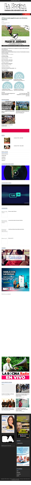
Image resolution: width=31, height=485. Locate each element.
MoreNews (13, 479)
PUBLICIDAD (4, 158)
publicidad (18, 472)
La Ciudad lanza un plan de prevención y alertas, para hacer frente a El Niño (22, 409)
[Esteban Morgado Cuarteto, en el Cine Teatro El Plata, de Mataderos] (8, 402)
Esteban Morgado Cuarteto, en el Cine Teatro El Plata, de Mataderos (8, 409)
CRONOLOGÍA (4, 155)
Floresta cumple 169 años (12, 211)
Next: (23, 94)
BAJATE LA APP (27, 14)
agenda (18, 475)
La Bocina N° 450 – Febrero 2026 (19, 145)
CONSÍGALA (3, 157)
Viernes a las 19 (10, 238)
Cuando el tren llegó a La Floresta (8, 393)
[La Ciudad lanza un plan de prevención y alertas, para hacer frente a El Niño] (22, 402)
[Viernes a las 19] (5, 240)
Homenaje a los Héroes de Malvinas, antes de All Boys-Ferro (22, 112)
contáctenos (19, 474)
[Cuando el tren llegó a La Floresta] (8, 388)
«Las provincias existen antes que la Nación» (15, 220)
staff (17, 470)
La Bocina (3, 21)
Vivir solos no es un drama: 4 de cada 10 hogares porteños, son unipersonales (15, 258)
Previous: (8, 93)
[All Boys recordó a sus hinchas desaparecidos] (8, 119)
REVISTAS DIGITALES (5, 153)
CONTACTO (3, 160)
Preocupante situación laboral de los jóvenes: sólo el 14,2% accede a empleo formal (22, 394)
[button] (2, 14)
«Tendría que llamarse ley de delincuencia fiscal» (16, 229)
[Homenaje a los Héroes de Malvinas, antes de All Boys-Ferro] (22, 105)
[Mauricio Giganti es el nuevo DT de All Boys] (8, 105)
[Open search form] (21, 14)
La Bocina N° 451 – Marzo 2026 (18, 137)
